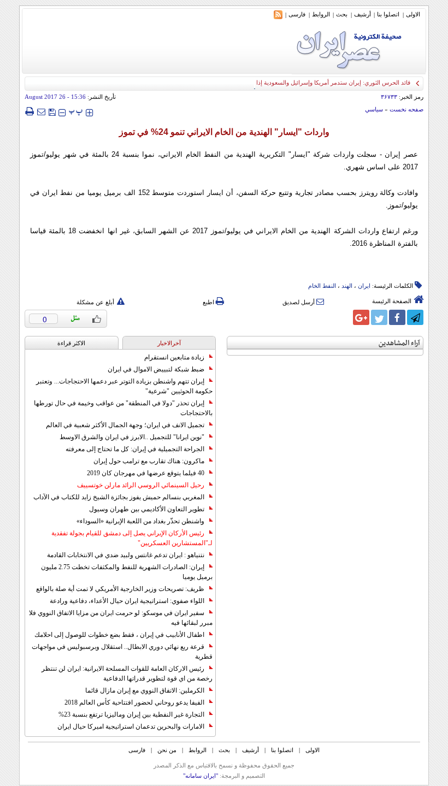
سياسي (374, 109)
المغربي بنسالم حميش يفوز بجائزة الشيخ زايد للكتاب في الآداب (118, 497)
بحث (341, 14)
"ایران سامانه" (200, 775)
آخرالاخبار (169, 343)
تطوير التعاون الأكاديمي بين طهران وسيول (146, 509)
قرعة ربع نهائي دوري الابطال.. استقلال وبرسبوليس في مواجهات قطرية (122, 651)
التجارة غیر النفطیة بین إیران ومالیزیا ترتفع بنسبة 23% (131, 714)
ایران (364, 285)
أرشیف (362, 14)
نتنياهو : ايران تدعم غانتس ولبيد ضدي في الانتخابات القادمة (125, 555)
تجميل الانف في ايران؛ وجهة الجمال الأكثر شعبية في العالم (125, 425)
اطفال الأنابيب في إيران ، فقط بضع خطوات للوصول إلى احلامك (119, 635)
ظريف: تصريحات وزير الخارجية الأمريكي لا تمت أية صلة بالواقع (120, 589)
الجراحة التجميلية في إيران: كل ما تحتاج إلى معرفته (135, 449)
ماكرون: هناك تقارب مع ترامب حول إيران (148, 461)
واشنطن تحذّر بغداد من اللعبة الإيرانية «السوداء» (140, 521)
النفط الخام (322, 285)
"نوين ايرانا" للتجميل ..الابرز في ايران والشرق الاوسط (132, 437)
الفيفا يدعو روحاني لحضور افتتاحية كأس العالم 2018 (134, 702)
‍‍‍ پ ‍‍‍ (76, 111)
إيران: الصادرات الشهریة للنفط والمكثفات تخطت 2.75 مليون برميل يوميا (127, 572)
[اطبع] (29, 111)
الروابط (321, 14)
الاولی (413, 14)
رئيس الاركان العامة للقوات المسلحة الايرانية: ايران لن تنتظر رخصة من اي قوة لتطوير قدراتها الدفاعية (127, 673)
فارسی (296, 14)
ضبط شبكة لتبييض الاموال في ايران (156, 369)
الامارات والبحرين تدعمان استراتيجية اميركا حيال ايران (130, 726)
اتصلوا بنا (388, 14)
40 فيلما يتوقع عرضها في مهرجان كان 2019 (145, 473)
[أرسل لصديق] (41, 111)
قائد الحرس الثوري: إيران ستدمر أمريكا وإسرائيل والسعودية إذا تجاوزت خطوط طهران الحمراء (294, 82)
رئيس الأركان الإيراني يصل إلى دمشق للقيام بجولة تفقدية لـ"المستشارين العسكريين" (132, 538)
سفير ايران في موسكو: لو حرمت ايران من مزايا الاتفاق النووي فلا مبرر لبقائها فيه (121, 618)
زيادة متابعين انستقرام (174, 357)
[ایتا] (343, 317)
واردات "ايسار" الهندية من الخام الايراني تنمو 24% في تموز (224, 132)
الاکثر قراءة (71, 343)
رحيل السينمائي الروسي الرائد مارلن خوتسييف (140, 485)
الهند (346, 285)
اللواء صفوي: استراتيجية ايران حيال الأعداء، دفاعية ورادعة (127, 601)
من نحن (166, 750)
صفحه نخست (406, 109)
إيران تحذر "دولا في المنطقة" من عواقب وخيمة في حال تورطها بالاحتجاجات (123, 408)
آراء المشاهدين (399, 343)
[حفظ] (52, 111)
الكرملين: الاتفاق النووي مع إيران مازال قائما (144, 690)
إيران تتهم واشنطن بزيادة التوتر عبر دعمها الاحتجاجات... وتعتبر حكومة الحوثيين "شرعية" (124, 386)
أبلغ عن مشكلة (95, 302)
